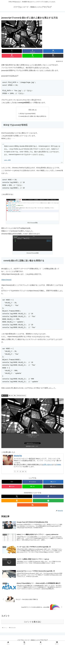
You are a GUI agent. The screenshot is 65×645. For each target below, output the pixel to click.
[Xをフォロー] (15, 471)
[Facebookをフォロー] (18, 471)
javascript (5, 395)
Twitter (59, 464)
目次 (30, 110)
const (11, 395)
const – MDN (7, 160)
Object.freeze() (6, 280)
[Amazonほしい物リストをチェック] (20, 471)
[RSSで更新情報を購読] (26, 471)
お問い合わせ (47, 464)
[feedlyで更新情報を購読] (23, 471)
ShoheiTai (18, 456)
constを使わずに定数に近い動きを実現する (33, 116)
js (15, 395)
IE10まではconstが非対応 (28, 113)
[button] (53, 56)
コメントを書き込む (32, 622)
